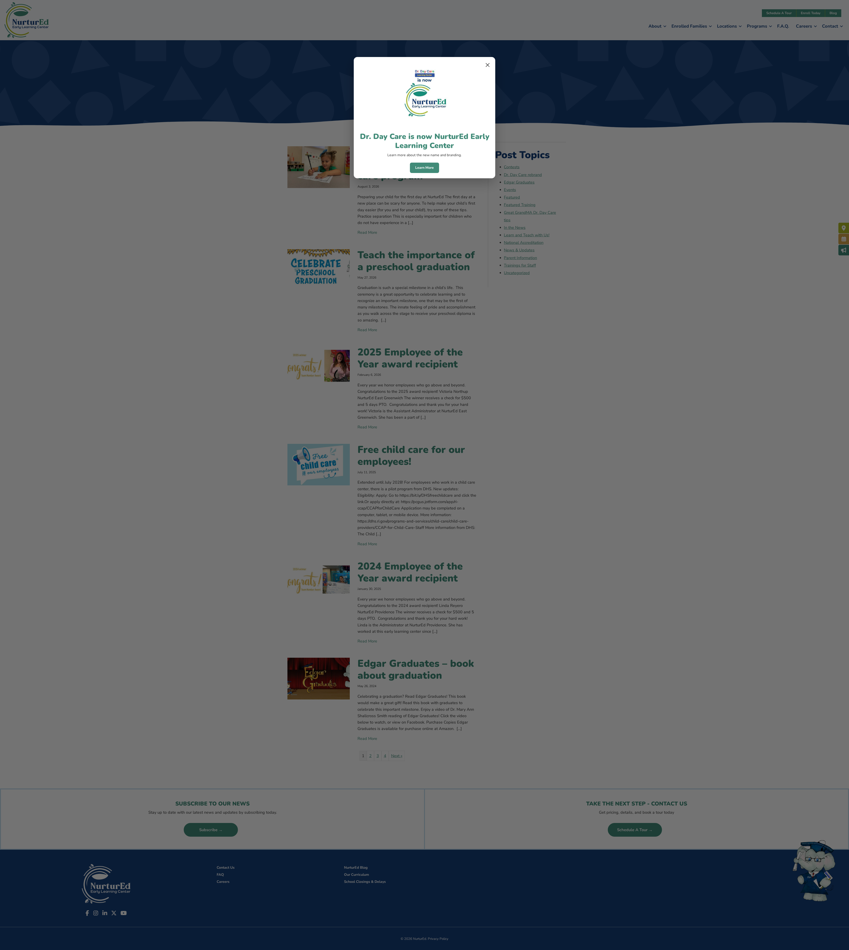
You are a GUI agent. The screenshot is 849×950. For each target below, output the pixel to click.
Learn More (424, 167)
